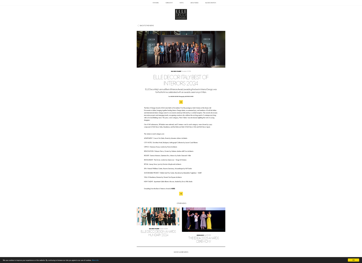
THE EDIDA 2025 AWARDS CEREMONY (203, 227)
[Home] (181, 14)
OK (353, 260)
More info (95, 260)
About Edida (194, 3)
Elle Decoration (210, 3)
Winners (156, 3)
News (182, 3)
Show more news (181, 252)
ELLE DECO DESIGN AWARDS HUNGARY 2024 (158, 223)
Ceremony (169, 3)
